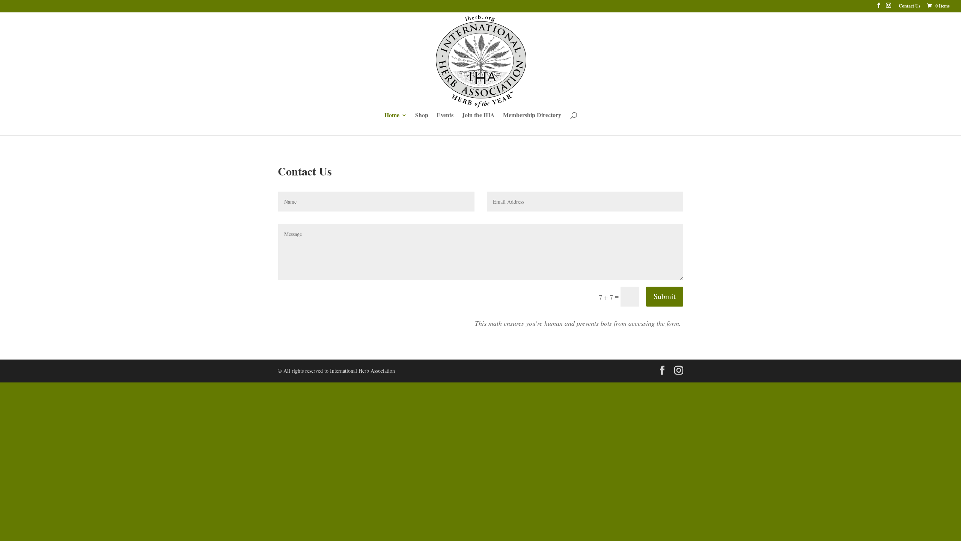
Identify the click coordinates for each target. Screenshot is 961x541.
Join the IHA (478, 115)
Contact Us (909, 6)
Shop (421, 115)
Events (445, 115)
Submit (665, 296)
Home (391, 115)
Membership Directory (532, 115)
